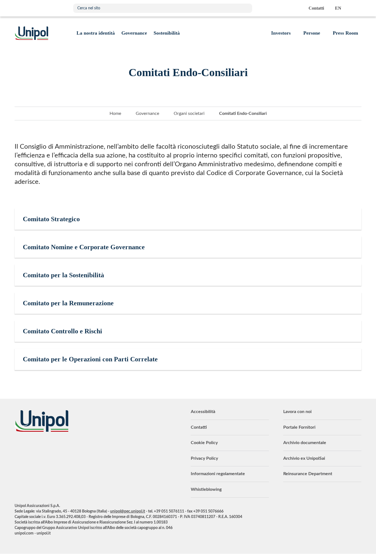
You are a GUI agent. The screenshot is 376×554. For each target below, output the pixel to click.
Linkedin (32, 447)
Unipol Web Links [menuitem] (356, 8)
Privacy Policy (204, 458)
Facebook (60, 447)
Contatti (199, 427)
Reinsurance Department (307, 474)
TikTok (87, 447)
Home (115, 113)
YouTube (19, 447)
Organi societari (189, 113)
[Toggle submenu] (96, 33)
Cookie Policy (204, 443)
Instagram (74, 447)
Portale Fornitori (299, 427)
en (338, 8)
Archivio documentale (304, 443)
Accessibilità (203, 411)
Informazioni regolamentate (218, 474)
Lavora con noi (297, 411)
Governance (147, 113)
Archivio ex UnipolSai (304, 458)
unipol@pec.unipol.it (127, 511)
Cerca (245, 8)
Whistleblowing (206, 489)
